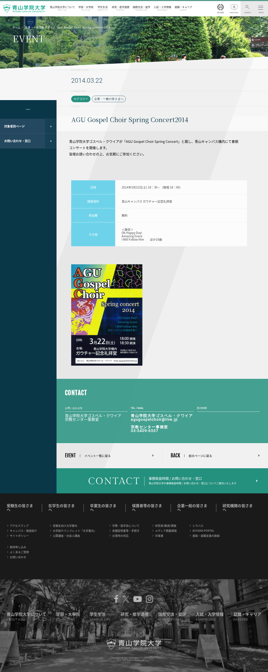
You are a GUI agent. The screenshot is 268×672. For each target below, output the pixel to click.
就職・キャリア (183, 8)
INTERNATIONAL (171, 619)
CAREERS (240, 619)
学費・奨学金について (125, 526)
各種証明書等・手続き (125, 531)
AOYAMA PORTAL (203, 531)
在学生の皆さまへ (61, 507)
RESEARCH (129, 619)
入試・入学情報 (162, 8)
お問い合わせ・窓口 (17, 141)
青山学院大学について (62, 8)
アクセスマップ (19, 526)
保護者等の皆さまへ (147, 507)
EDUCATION (65, 619)
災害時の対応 (120, 536)
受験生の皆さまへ (20, 507)
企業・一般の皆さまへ (109, 99)
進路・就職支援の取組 (206, 536)
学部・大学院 (85, 8)
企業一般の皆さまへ (192, 507)
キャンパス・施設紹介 (23, 531)
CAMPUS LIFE (100, 619)
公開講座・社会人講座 (66, 536)
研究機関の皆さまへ (238, 507)
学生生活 (102, 8)
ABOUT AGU (16, 619)
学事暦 (159, 536)
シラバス (197, 526)
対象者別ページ (14, 126)
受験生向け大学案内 (65, 526)
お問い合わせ (18, 557)
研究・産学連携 (120, 8)
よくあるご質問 (19, 552)
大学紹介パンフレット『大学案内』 (75, 531)
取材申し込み (18, 547)
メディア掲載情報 (166, 531)
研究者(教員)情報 (165, 526)
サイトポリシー (19, 536)
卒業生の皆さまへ (103, 507)
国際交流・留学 (141, 8)
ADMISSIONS (206, 619)
